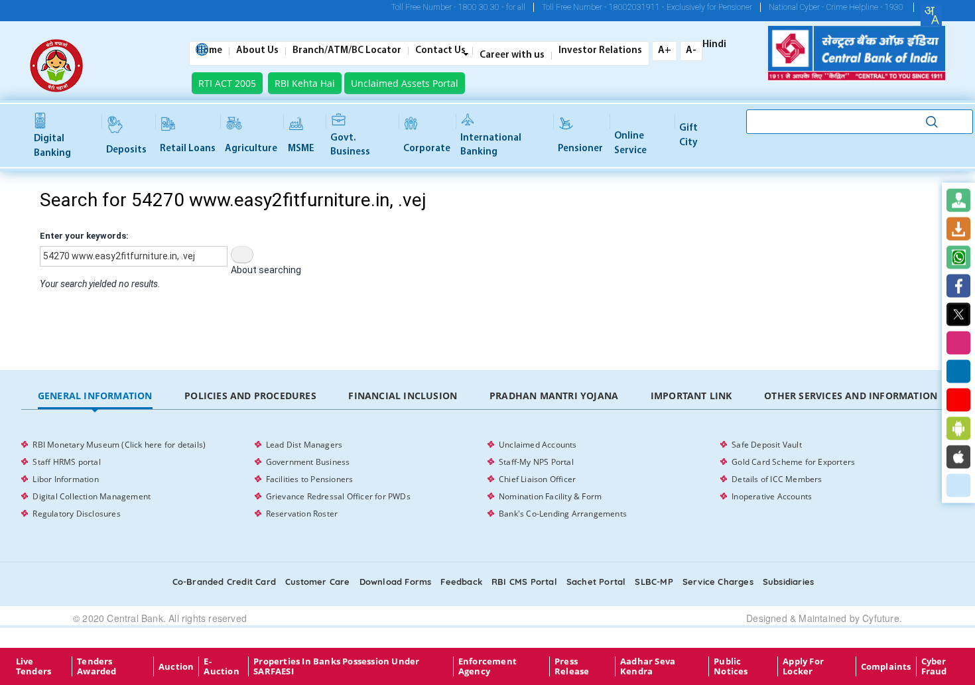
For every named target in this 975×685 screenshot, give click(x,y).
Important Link (691, 395)
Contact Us (440, 51)
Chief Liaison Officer (537, 479)
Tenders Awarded (96, 666)
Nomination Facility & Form (550, 496)
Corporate (426, 149)
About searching (266, 270)
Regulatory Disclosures (76, 513)
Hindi (714, 45)
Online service (630, 143)
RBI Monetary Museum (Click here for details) (119, 444)
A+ (664, 51)
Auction (176, 666)
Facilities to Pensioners (310, 479)
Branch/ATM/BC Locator (346, 51)
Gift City (688, 135)
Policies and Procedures (250, 395)
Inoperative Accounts (772, 496)
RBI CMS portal (524, 581)
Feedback (461, 581)
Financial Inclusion (402, 395)
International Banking (490, 145)
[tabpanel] (487, 479)
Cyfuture (880, 618)
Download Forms (395, 581)
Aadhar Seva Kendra (647, 666)
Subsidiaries (788, 581)
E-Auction (221, 666)
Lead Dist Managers (304, 444)
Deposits (126, 150)
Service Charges (717, 581)
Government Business (308, 461)
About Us (257, 51)
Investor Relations (600, 51)
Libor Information (65, 479)
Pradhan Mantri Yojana (553, 395)
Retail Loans (188, 149)
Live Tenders (33, 666)
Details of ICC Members (777, 479)
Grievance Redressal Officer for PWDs (338, 496)
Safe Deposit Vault (767, 444)
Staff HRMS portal (66, 461)
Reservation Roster (302, 513)
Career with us (512, 56)
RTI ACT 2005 (227, 83)
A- (691, 51)
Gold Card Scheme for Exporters (793, 461)
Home (209, 51)
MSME (301, 149)
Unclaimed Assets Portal (404, 83)
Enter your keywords (83, 236)
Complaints (886, 666)
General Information (95, 395)
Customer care (317, 581)
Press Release (571, 666)
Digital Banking (52, 146)
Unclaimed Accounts (538, 444)
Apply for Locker (803, 666)
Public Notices (731, 666)
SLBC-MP (654, 581)
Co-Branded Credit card (224, 581)
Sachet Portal (596, 581)
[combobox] (931, 15)
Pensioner (580, 149)
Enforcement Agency (487, 666)
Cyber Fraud (934, 666)
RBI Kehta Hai (305, 83)
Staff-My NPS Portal (536, 461)
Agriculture (251, 149)
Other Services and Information (850, 395)
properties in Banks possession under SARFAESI (336, 666)
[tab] (94, 396)
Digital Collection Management (91, 496)
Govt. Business (350, 145)
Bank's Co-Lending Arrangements (563, 513)
